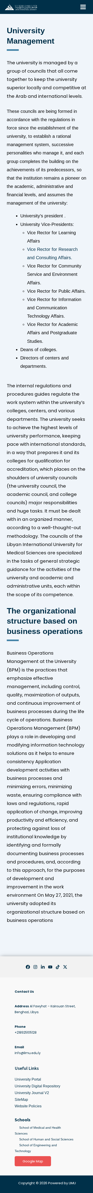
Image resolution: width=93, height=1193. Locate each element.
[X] (65, 967)
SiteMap (21, 1100)
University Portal (28, 1079)
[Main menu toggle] (82, 7)
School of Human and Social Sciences (46, 1139)
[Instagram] (35, 967)
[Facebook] (28, 967)
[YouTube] (50, 967)
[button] (33, 1161)
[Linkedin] (42, 967)
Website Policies (28, 1106)
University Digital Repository (37, 1086)
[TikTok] (57, 967)
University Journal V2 (32, 1093)
